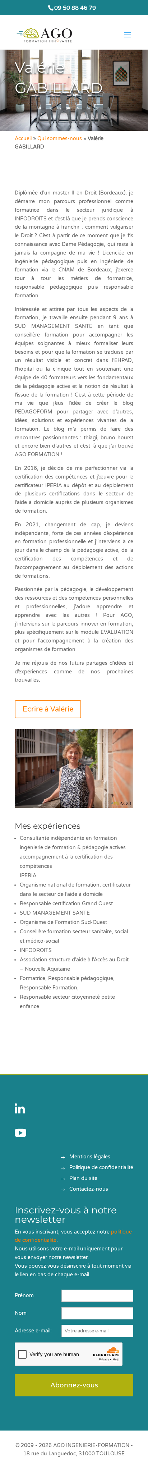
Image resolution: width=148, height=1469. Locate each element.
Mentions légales (89, 1157)
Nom (21, 1313)
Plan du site (83, 1178)
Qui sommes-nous (59, 139)
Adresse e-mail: (33, 1331)
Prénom (24, 1295)
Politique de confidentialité (101, 1168)
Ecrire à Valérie (48, 709)
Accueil (23, 139)
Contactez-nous (88, 1189)
